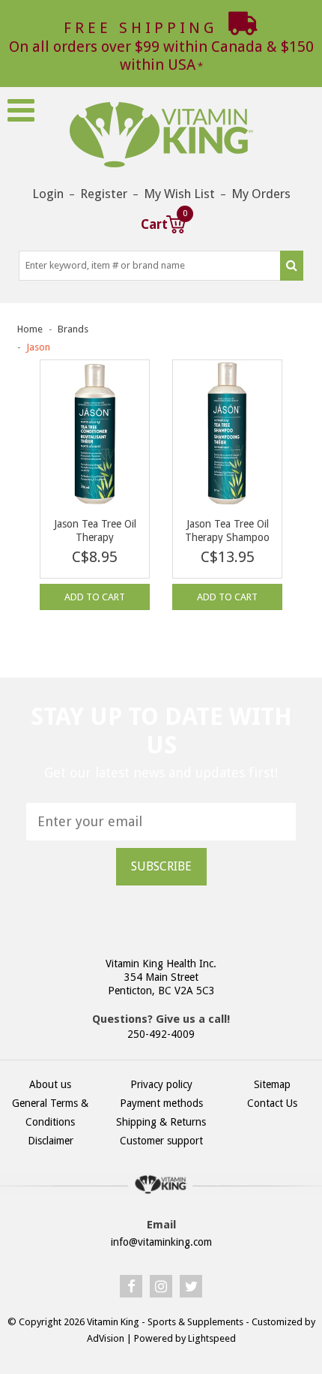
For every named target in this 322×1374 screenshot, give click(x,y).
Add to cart (94, 597)
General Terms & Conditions (50, 1112)
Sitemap (272, 1084)
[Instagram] (161, 1286)
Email (161, 1224)
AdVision (105, 1338)
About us (50, 1084)
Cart (163, 222)
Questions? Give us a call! (161, 1019)
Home (30, 329)
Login (48, 193)
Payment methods (161, 1103)
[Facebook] (131, 1286)
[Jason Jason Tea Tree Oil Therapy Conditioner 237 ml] (94, 433)
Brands (73, 329)
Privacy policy (161, 1084)
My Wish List (179, 193)
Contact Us (272, 1103)
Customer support (161, 1141)
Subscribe (161, 866)
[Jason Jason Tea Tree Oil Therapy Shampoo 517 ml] (227, 433)
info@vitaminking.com (161, 1242)
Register (103, 193)
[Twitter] (191, 1286)
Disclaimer (50, 1141)
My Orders (261, 193)
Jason (38, 347)
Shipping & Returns (161, 1122)
